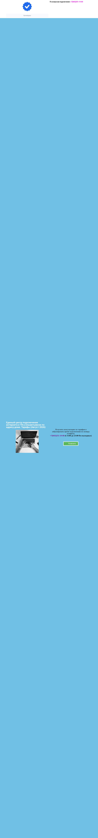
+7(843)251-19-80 (77, 2)
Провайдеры (27, 15)
